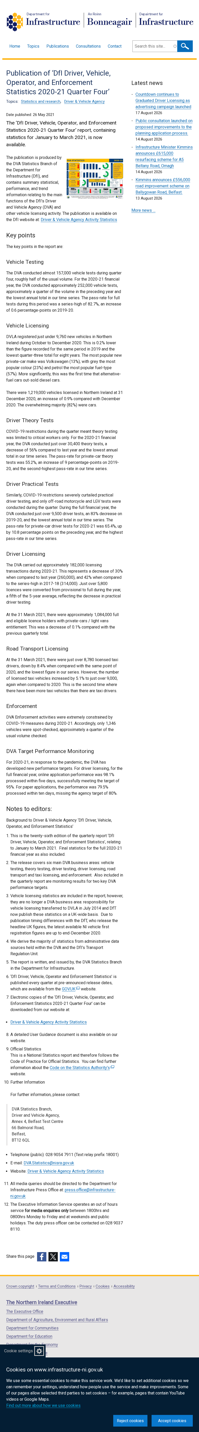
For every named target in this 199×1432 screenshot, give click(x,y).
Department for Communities (32, 1328)
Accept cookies (172, 1420)
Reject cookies (130, 1420)
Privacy (86, 1286)
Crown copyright (20, 1286)
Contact (115, 46)
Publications (57, 46)
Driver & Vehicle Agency (84, 101)
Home (14, 46)
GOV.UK (70, 989)
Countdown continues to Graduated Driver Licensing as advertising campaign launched (163, 100)
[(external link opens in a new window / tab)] (41, 1256)
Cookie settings (18, 1350)
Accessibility (124, 1286)
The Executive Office (24, 1311)
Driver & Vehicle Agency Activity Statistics (79, 219)
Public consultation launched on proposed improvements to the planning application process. (164, 127)
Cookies (103, 1286)
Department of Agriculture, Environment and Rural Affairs (57, 1319)
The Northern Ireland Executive (41, 1302)
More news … (143, 210)
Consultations (88, 46)
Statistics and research (40, 101)
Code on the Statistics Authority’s (81, 1067)
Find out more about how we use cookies (43, 1405)
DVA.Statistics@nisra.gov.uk (49, 1162)
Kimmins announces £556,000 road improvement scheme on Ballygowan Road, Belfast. (163, 186)
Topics (33, 46)
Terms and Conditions (57, 1286)
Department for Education (29, 1336)
